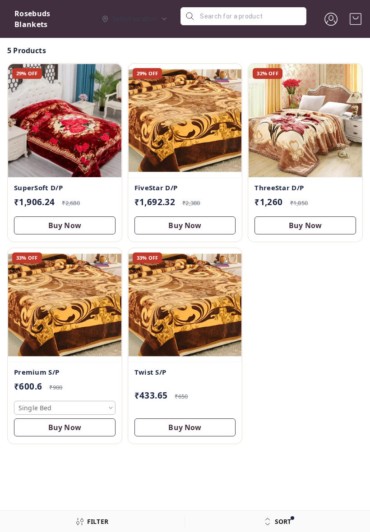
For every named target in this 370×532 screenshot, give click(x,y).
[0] (355, 19)
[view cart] (355, 19)
